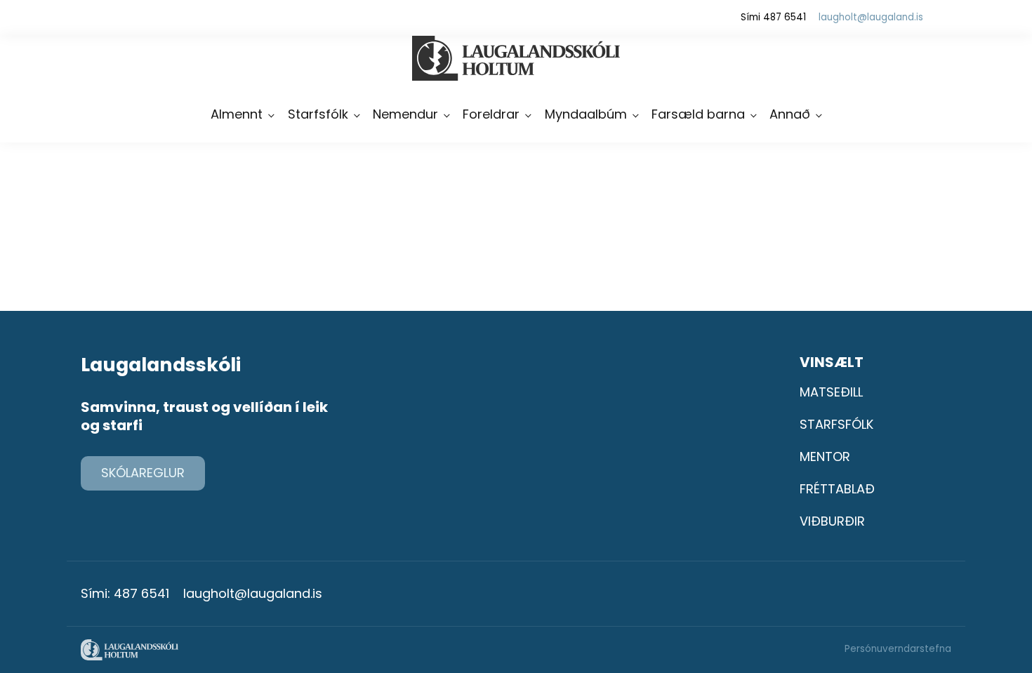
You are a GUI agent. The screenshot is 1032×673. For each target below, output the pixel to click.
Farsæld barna (698, 114)
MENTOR (825, 456)
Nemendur (405, 114)
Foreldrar (491, 114)
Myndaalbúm (586, 114)
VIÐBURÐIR (832, 521)
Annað (789, 114)
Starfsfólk (318, 114)
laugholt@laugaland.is (871, 17)
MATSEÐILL (831, 392)
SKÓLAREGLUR (143, 472)
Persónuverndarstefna (898, 648)
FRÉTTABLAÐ (837, 489)
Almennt (237, 114)
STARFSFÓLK (836, 424)
